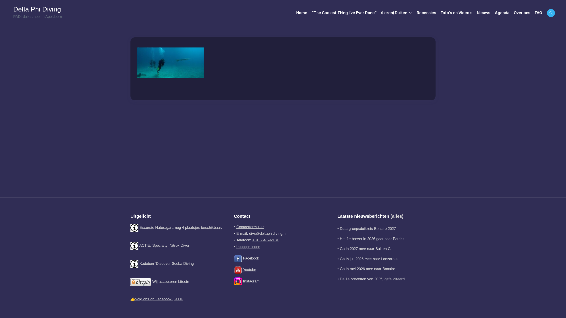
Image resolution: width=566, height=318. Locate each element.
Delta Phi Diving (37, 9)
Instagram (251, 281)
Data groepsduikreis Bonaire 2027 (368, 229)
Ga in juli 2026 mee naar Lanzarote (369, 259)
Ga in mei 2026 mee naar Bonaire (367, 269)
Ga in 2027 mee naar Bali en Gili (366, 249)
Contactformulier (250, 227)
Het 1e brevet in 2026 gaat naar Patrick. (373, 239)
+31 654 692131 (265, 240)
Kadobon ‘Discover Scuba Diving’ (166, 263)
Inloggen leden (248, 247)
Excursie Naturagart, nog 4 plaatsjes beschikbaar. (180, 227)
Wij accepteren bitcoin (170, 282)
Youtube (249, 270)
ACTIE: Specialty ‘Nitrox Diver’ (164, 245)
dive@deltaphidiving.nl (267, 233)
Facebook (250, 258)
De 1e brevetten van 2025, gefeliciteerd (372, 279)
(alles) (396, 216)
